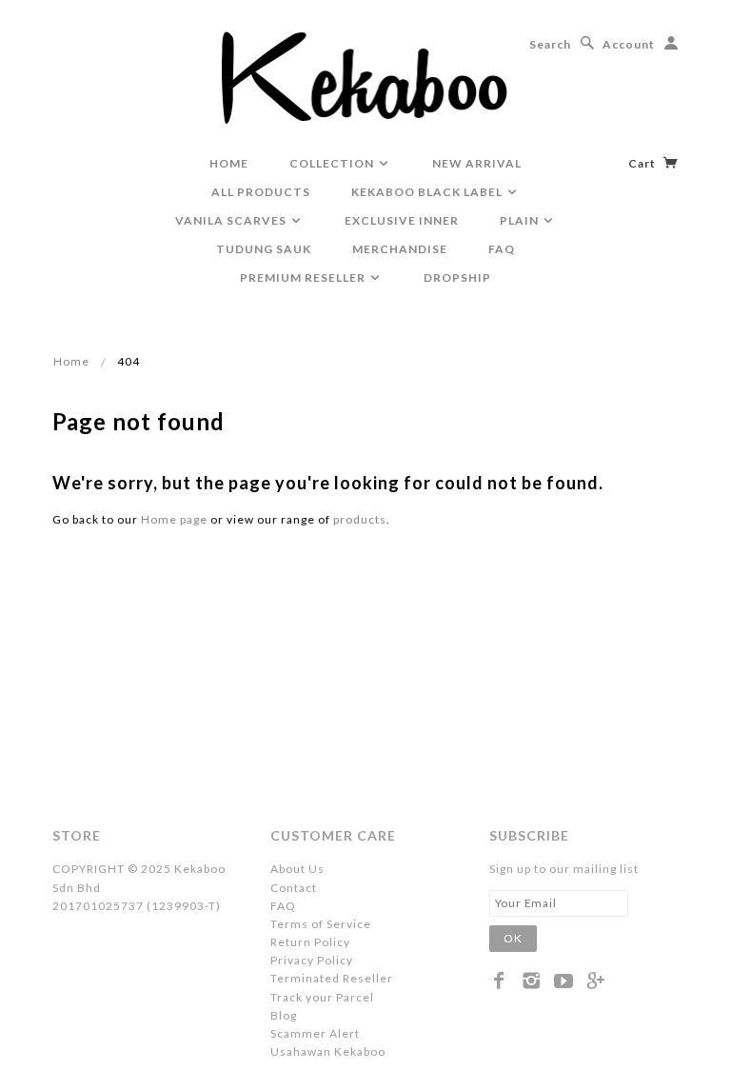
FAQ (501, 249)
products (359, 519)
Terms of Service (320, 924)
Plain (521, 220)
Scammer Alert (315, 1033)
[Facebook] (499, 980)
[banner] (366, 76)
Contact (293, 888)
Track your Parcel (322, 997)
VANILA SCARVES (232, 220)
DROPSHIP (457, 277)
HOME (228, 163)
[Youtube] (564, 980)
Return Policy (310, 942)
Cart (643, 163)
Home (71, 361)
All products (260, 192)
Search (550, 44)
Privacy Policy (311, 960)
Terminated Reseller (331, 978)
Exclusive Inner (402, 220)
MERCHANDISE (399, 249)
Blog (283, 1015)
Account (629, 44)
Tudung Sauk (263, 249)
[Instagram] (532, 980)
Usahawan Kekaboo (327, 1051)
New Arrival (477, 163)
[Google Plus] (596, 980)
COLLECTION (333, 163)
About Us (297, 869)
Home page (174, 519)
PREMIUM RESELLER (304, 277)
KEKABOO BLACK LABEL (428, 192)
